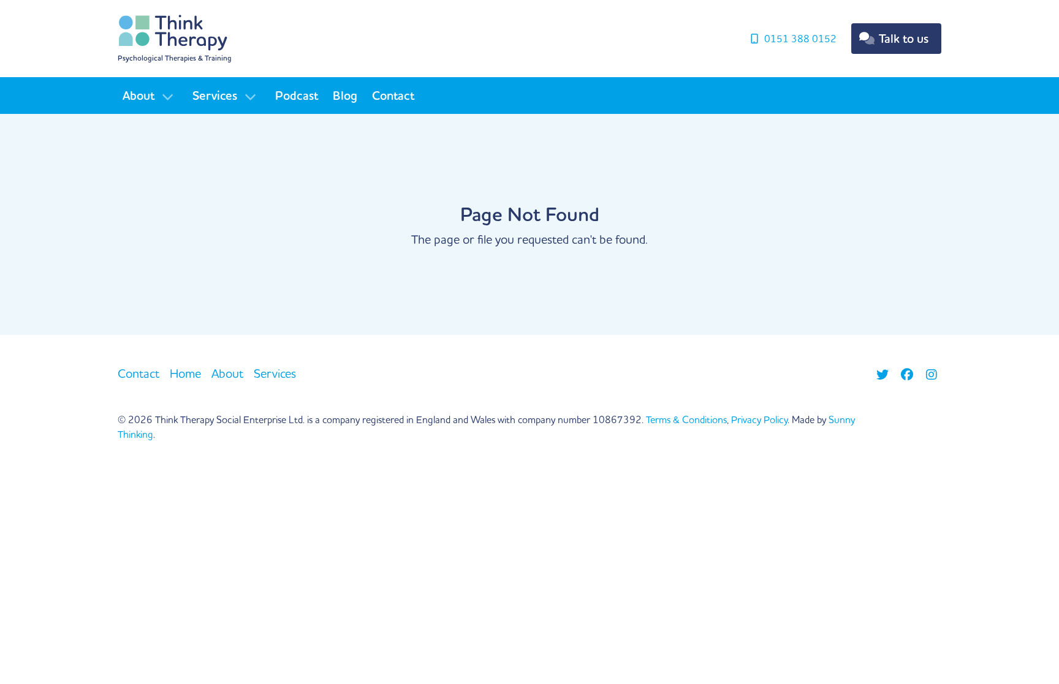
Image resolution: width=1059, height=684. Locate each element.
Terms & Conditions (686, 419)
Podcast (296, 95)
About (138, 95)
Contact (393, 95)
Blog (345, 95)
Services (214, 95)
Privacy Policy (759, 419)
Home (185, 373)
